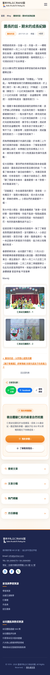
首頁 (3, 15)
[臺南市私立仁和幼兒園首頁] (14, 4)
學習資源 (6, 590)
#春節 (41, 33)
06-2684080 (25, 560)
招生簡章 (6, 609)
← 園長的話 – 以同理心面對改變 (17, 358)
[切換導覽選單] (45, 4)
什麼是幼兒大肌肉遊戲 (12, 638)
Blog (9, 15)
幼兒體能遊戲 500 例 (12, 629)
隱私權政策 (30, 667)
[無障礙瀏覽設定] (5, 571)
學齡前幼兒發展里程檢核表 (14, 647)
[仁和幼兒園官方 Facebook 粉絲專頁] (11, 571)
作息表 (5, 604)
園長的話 (10, 33)
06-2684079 (12, 560)
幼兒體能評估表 (9, 633)
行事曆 (5, 600)
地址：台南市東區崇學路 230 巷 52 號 (19, 565)
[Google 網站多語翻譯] (18, 571)
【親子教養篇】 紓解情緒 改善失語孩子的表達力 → (25, 365)
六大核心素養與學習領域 (13, 642)
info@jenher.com (16, 556)
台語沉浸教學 (8, 595)
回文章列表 (25, 372)
